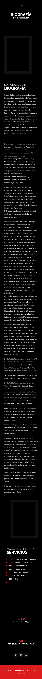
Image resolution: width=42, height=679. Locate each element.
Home (15, 18)
